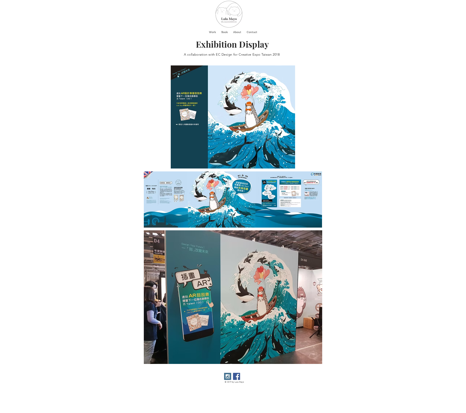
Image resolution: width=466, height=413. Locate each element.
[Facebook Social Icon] (236, 376)
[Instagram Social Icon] (227, 376)
